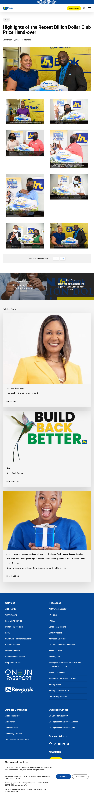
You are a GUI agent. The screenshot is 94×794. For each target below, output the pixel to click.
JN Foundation (11, 728)
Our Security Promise (58, 696)
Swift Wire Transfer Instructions (18, 639)
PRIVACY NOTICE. (12, 792)
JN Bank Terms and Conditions (62, 645)
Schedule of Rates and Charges (62, 678)
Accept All (63, 776)
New (7, 19)
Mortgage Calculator (57, 639)
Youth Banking (11, 615)
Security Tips (54, 657)
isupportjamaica (76, 554)
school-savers (44, 559)
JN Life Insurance (12, 716)
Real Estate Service (13, 621)
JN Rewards (10, 609)
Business (10, 388)
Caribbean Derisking (57, 627)
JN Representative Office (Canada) (63, 722)
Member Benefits (12, 651)
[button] (89, 8)
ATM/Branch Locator (57, 609)
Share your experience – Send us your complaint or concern (65, 665)
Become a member (57, 672)
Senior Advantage (12, 645)
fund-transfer (62, 554)
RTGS (7, 633)
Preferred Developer (14, 627)
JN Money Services (13, 734)
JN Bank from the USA (58, 716)
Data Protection (55, 633)
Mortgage (10, 559)
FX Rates (53, 615)
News (22, 388)
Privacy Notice (55, 684)
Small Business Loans (76, 559)
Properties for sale (13, 663)
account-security (13, 554)
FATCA (52, 621)
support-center (12, 563)
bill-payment (42, 554)
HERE (39, 789)
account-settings (29, 554)
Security (54, 559)
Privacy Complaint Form (59, 690)
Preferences (80, 776)
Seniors (62, 559)
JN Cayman (10, 722)
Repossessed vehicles (15, 657)
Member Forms (55, 651)
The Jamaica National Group (17, 740)
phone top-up (31, 559)
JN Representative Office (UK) (62, 728)
